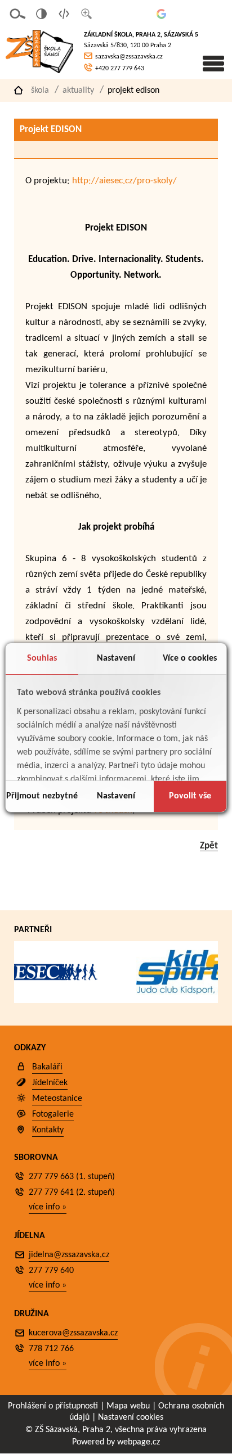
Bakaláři (47, 1067)
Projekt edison (133, 90)
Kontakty (48, 1130)
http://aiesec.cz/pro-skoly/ (124, 181)
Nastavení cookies (130, 1417)
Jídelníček (50, 1082)
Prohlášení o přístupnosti (53, 1406)
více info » (47, 1207)
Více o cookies (190, 658)
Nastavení (116, 658)
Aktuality (78, 90)
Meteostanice (57, 1098)
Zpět (209, 846)
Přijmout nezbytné (42, 796)
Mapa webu (128, 1406)
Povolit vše (190, 796)
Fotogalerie (53, 1114)
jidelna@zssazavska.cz (69, 1254)
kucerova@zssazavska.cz (73, 1333)
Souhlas (42, 658)
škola (40, 90)
